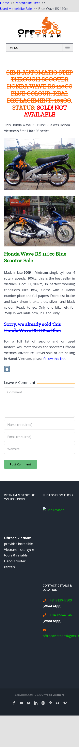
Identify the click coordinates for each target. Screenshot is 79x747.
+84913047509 (61, 600)
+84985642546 (61, 615)
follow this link (54, 358)
